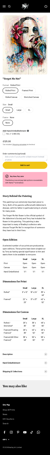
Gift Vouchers (8, 419)
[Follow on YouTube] (25, 432)
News (5, 414)
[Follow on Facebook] (4, 432)
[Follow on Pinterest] (18, 432)
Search (6, 423)
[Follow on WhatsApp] (38, 432)
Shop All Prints (9, 410)
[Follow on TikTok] (31, 432)
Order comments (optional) (14, 154)
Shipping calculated (19, 144)
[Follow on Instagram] (11, 432)
